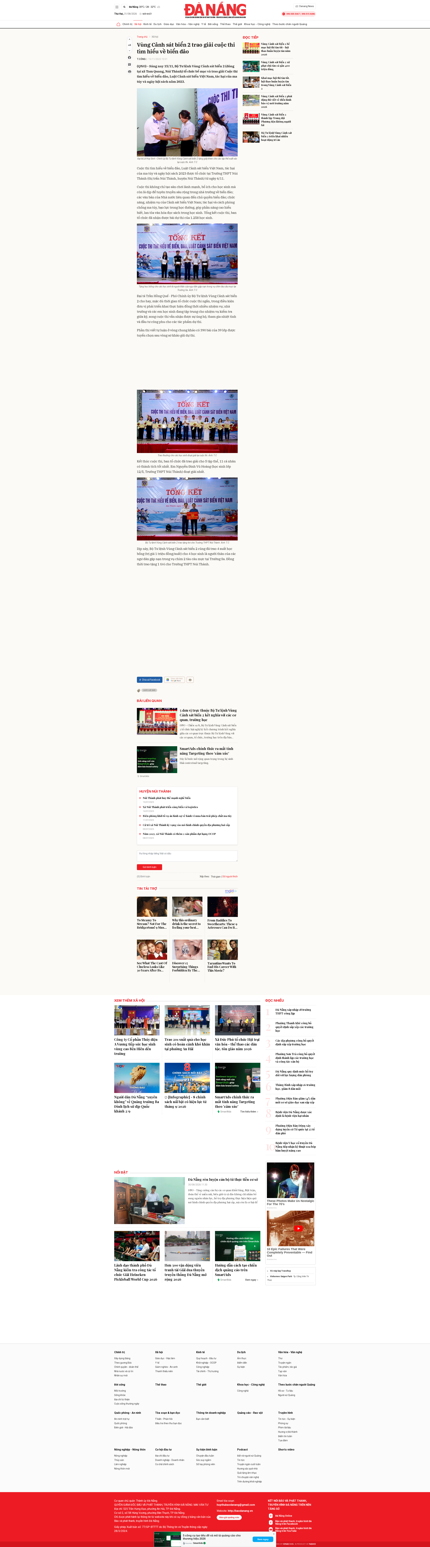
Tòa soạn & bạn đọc (167, 1412)
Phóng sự (283, 1423)
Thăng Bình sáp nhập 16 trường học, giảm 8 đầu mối (295, 1086)
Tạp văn (282, 1371)
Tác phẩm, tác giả (287, 1367)
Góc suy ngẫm (203, 1460)
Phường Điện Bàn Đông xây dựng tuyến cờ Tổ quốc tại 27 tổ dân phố (295, 1129)
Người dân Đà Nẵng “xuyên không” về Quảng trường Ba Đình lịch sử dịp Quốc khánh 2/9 (136, 1104)
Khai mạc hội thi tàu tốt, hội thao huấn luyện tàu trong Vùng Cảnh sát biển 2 (276, 83)
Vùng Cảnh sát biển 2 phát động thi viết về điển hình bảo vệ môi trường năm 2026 (276, 101)
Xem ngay (263, 1539)
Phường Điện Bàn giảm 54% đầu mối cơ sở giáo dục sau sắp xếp (295, 1100)
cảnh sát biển (149, 690)
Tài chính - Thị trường (207, 1371)
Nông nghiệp (120, 1455)
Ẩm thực (241, 1358)
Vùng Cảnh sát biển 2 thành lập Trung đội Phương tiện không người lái (276, 120)
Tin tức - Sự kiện (286, 1419)
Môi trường (120, 1390)
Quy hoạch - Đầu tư (206, 1358)
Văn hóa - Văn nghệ (187, 24)
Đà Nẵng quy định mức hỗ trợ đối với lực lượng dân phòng (294, 1073)
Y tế (203, 24)
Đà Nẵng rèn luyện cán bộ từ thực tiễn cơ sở (223, 1179)
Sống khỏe (119, 1395)
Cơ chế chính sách (164, 1464)
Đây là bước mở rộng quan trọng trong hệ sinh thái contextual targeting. (206, 761)
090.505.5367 (292, 14)
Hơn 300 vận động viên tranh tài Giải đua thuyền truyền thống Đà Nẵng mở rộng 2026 (185, 1272)
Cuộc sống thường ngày (126, 1403)
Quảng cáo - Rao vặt (250, 1412)
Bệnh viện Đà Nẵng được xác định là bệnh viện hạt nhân (293, 1113)
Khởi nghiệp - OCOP (206, 1362)
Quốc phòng (120, 1423)
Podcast (242, 1449)
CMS (288, 1544)
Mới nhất (147, 14)
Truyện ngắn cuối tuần (249, 1464)
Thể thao (225, 24)
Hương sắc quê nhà (247, 1468)
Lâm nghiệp (120, 1464)
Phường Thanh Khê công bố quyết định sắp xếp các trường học (294, 1026)
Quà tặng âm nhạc (247, 1472)
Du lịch (158, 24)
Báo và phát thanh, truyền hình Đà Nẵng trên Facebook (293, 1522)
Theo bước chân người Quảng (289, 24)
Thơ (280, 1358)
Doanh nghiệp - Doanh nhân (169, 1460)
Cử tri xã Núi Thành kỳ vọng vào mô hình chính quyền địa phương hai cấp (186, 825)
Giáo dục (169, 24)
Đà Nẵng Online (283, 1515)
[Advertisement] (187, 364)
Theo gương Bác (123, 1362)
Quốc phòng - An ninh (127, 1412)
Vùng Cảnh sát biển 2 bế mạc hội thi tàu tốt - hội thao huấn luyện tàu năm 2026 (275, 49)
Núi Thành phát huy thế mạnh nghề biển (166, 798)
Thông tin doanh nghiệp (211, 1412)
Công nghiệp (202, 1367)
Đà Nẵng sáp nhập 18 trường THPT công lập (293, 1011)
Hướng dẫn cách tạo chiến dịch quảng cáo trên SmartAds (236, 1270)
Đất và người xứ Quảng (249, 1455)
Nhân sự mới (120, 1375)
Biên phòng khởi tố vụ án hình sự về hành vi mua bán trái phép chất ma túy (187, 816)
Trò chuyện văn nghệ (248, 1477)
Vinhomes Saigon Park (281, 1276)
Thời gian (216, 876)
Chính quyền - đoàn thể (126, 1367)
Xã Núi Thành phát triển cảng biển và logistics (170, 807)
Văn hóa (282, 1375)
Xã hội (137, 24)
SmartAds (198, 1543)
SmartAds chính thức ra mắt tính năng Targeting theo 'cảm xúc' (206, 750)
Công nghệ (242, 1390)
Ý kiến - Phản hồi (164, 1419)
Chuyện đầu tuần (205, 1455)
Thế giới (237, 24)
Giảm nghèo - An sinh (166, 1367)
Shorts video (286, 1449)
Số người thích (230, 876)
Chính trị (127, 24)
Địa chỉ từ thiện (122, 1399)
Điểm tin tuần (285, 1436)
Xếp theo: (205, 876)
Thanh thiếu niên (164, 1371)
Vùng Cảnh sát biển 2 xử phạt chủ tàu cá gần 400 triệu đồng (275, 65)
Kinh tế (147, 24)
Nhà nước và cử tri (123, 1371)
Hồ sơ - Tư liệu (285, 1390)
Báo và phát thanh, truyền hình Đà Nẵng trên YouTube (293, 1529)
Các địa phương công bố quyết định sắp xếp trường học (294, 1042)
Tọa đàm (283, 1440)
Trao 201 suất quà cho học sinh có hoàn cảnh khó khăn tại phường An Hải (187, 1044)
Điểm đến (242, 1362)
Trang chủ (142, 36)
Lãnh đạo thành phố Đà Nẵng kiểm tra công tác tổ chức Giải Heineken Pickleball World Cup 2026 (135, 1272)
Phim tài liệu (284, 1427)
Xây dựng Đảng (122, 1358)
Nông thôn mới (122, 1468)
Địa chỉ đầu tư (162, 1455)
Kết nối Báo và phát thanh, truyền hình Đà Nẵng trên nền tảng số (289, 1504)
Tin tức (241, 1460)
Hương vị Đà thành (287, 1432)
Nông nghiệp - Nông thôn (129, 1449)
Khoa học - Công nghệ (257, 24)
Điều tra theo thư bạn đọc (168, 1423)
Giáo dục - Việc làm (165, 1358)
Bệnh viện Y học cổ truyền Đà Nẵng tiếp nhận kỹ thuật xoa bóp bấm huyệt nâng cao (295, 1146)
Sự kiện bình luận (206, 1449)
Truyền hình (285, 1412)
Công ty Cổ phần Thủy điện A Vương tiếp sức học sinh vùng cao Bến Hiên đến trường (136, 1046)
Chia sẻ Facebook (151, 679)
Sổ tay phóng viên (205, 1464)
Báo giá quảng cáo (229, 1517)
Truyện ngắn (284, 1362)
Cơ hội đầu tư (163, 1449)
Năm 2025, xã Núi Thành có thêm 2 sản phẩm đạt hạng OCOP (179, 834)
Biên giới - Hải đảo (123, 1427)
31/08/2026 (125, 13)
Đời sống (213, 24)
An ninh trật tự (122, 1419)
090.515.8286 (308, 14)
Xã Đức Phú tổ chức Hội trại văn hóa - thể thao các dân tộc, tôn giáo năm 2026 (237, 1044)
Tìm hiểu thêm (248, 1111)
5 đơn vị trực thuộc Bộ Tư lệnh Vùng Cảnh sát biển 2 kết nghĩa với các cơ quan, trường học (208, 715)
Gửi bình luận (149, 867)
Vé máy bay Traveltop (280, 1271)
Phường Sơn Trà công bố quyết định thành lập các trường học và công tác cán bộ (295, 1057)
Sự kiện (241, 1367)
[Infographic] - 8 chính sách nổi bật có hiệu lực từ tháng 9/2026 (185, 1102)
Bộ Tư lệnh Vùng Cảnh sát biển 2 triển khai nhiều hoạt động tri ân (276, 136)
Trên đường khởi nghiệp (249, 1481)
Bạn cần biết (202, 1419)
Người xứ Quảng (286, 1395)
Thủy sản (119, 1460)
